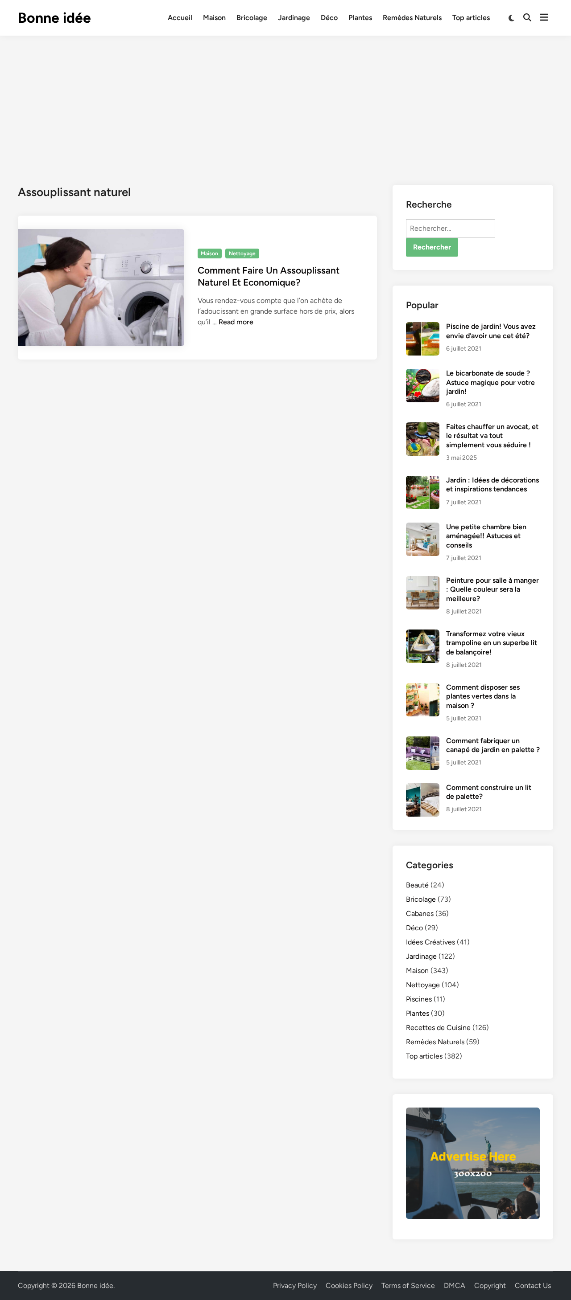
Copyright (490, 1285)
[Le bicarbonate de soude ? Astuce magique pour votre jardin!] (422, 374)
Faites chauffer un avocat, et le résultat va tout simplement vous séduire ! (492, 435)
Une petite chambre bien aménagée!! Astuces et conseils (486, 536)
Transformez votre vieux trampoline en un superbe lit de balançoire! (491, 643)
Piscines (419, 999)
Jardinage (294, 17)
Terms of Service (408, 1285)
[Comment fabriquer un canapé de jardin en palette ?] (422, 741)
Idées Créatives (430, 942)
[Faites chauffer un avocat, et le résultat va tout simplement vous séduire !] (422, 427)
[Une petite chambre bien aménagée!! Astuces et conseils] (422, 527)
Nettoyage (242, 253)
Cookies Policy (349, 1285)
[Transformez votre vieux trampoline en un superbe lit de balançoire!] (422, 634)
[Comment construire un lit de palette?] (422, 788)
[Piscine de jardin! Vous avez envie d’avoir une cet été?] (422, 327)
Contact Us (533, 1285)
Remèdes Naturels (412, 17)
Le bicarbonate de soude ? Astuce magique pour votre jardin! (490, 382)
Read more (236, 322)
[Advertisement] (285, 102)
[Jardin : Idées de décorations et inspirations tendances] (422, 481)
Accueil (180, 17)
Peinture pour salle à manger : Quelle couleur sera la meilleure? (492, 589)
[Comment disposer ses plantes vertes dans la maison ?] (422, 688)
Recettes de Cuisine (438, 1027)
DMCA (454, 1285)
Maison (214, 17)
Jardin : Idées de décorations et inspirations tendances (492, 484)
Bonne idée (54, 17)
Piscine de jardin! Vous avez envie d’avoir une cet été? (491, 330)
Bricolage (251, 17)
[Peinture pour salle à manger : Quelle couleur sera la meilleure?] (422, 581)
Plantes (360, 17)
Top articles (471, 17)
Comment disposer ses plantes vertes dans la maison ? (483, 696)
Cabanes (420, 913)
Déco (329, 17)
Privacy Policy (295, 1285)
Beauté (417, 885)
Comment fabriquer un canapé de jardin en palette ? (493, 745)
